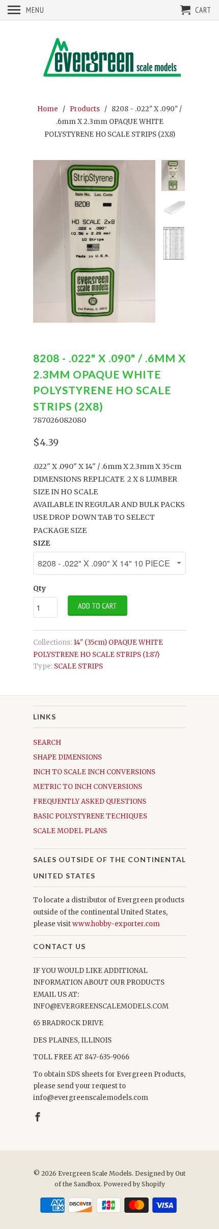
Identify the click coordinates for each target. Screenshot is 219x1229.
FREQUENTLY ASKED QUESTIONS (89, 801)
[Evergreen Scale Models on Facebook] (38, 1117)
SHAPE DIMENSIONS (67, 757)
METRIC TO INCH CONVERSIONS (87, 786)
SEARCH (47, 742)
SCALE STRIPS (78, 666)
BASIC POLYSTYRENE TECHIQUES (90, 816)
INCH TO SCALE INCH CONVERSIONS (94, 772)
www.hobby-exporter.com (116, 924)
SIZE (41, 543)
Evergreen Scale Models (95, 1173)
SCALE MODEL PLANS (70, 831)
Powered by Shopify (134, 1184)
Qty (39, 588)
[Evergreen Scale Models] (109, 60)
